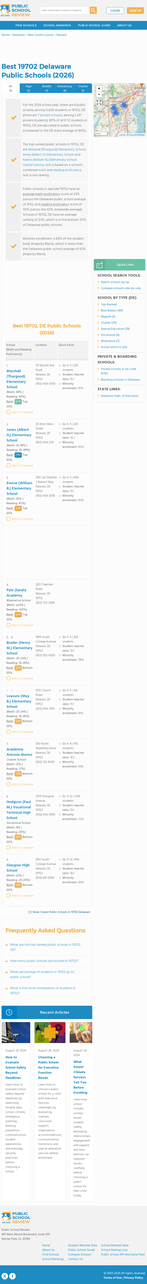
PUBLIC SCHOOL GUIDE (94, 25)
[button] (142, 84)
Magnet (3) (108, 316)
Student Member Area (82, 1245)
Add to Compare (22, 412)
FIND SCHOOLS (26, 25)
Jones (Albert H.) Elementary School (48, 155)
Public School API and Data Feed (123, 1254)
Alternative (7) (110, 341)
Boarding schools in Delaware (120, 380)
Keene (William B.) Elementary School (50, 160)
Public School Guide (81, 1250)
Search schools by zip (115, 282)
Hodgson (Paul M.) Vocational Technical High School (19, 810)
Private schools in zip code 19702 (118, 371)
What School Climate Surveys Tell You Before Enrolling (80, 1077)
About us (48, 1250)
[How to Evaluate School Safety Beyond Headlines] (16, 1033)
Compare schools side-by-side (121, 288)
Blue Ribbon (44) (112, 310)
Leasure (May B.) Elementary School (19, 702)
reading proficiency (67, 170)
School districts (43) (114, 347)
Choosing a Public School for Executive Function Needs (48, 1068)
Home (46, 1245)
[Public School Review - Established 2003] (15, 10)
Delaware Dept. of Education (120, 396)
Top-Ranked (109, 304)
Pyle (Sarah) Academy (16, 593)
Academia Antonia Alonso (19, 752)
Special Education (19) (115, 329)
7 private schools (50, 115)
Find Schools (50, 1254)
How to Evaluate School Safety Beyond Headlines (16, 1068)
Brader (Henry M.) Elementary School (19, 648)
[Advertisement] (47, 552)
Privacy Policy (133, 1277)
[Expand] (99, 103)
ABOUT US (124, 25)
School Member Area (114, 1245)
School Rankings (53, 1259)
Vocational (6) (110, 335)
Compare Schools (79, 1254)
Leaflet (122, 135)
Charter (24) (109, 323)
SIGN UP (135, 10)
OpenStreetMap (137, 135)
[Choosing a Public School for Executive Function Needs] (49, 1033)
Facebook (12, 1276)
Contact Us (75, 1259)
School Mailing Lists (114, 1250)
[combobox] (62, 10)
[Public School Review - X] (5, 1276)
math (42, 170)
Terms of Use (113, 1277)
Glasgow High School (18, 868)
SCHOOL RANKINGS (57, 25)
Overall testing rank (37, 165)
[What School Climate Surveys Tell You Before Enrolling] (82, 1033)
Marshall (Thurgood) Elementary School (56, 149)
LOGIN (115, 10)
